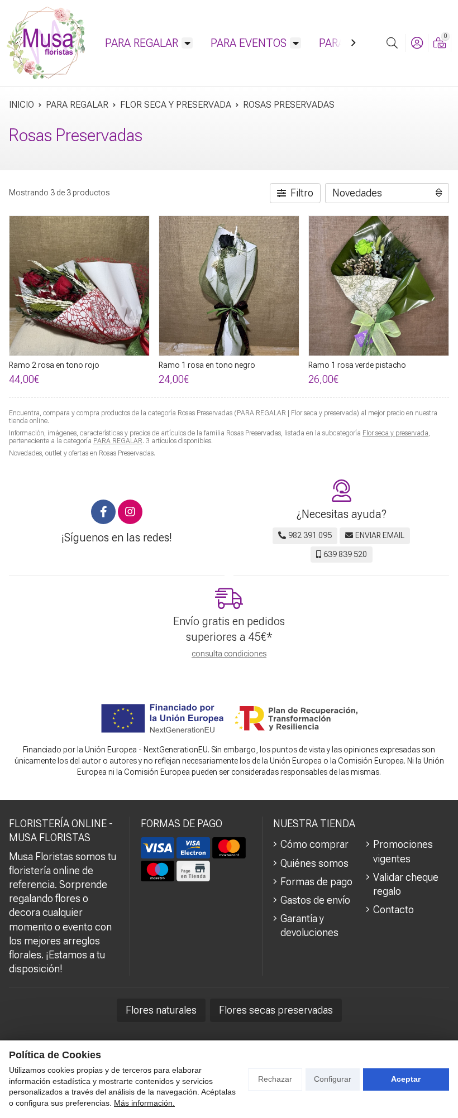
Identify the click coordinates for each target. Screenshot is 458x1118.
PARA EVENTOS (249, 43)
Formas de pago (316, 881)
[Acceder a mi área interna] (417, 43)
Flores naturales (161, 1010)
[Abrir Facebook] (103, 512)
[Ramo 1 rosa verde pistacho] (379, 286)
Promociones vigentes (403, 851)
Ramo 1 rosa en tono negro (207, 365)
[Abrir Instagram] (130, 512)
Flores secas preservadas (276, 1010)
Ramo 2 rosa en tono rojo (54, 365)
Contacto (393, 909)
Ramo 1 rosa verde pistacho (357, 365)
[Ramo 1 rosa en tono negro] (229, 286)
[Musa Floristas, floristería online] (46, 43)
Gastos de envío (315, 900)
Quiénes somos (314, 863)
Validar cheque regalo (405, 884)
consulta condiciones (229, 653)
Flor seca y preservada (395, 433)
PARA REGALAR (141, 43)
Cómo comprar (314, 844)
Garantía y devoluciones (309, 925)
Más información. (144, 1102)
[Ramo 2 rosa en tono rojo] (79, 286)
